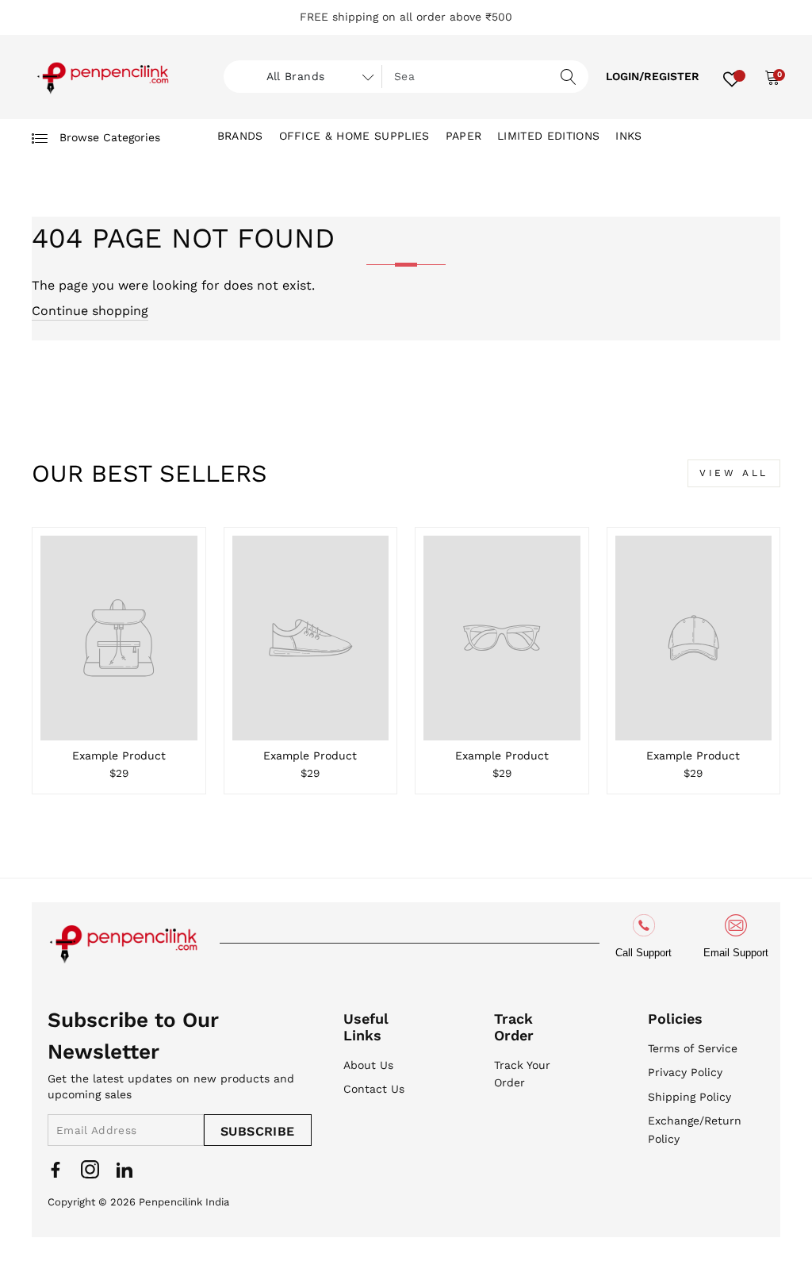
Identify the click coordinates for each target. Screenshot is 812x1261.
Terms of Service (692, 1048)
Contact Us (373, 1088)
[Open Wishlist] (732, 77)
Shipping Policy (689, 1096)
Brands (240, 135)
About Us (368, 1065)
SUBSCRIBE (257, 1131)
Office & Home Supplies (354, 135)
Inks (628, 135)
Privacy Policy (685, 1072)
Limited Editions (548, 135)
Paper (464, 135)
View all (733, 473)
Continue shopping (90, 310)
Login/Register (652, 76)
